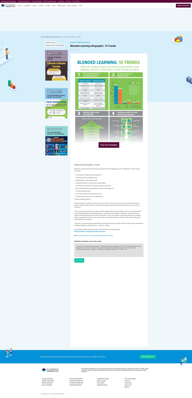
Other (80, 5)
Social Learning (72, 5)
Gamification (61, 5)
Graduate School (102, 385)
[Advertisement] (91, 19)
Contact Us (127, 381)
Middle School (101, 381)
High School (100, 383)
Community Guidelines (130, 379)
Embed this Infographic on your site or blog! (87, 241)
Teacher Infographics (76, 381)
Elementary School (103, 379)
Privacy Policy (128, 383)
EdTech (20, 5)
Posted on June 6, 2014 (75, 49)
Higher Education (47, 383)
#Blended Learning (50, 42)
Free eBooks (61, 1)
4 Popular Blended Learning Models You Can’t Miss (56, 96)
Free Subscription (148, 356)
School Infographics (75, 379)
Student (48, 5)
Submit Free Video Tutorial (50, 1)
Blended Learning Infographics (52, 36)
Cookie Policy (127, 385)
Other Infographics (75, 385)
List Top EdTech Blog (36, 1)
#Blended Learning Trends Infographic (55, 45)
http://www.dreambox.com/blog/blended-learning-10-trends (95, 235)
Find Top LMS (76, 1)
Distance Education (48, 381)
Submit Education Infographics (8, 1)
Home (42, 36)
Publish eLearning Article (24, 1)
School (34, 5)
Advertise (68, 1)
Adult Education (47, 385)
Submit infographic (183, 5)
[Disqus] (108, 285)
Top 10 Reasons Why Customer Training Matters (55, 133)
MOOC (54, 5)
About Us (126, 387)
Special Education (47, 379)
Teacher (41, 5)
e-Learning (27, 5)
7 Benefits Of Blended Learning (54, 58)
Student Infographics (76, 383)
